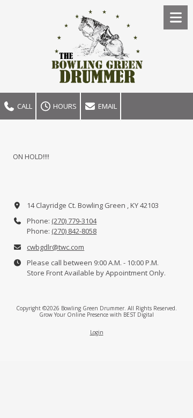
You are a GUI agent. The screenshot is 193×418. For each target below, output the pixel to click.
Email (106, 106)
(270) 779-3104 (73, 221)
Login (96, 332)
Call (24, 106)
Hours (64, 106)
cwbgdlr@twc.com (55, 247)
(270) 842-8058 (73, 231)
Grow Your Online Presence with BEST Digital (96, 314)
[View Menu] (176, 17)
